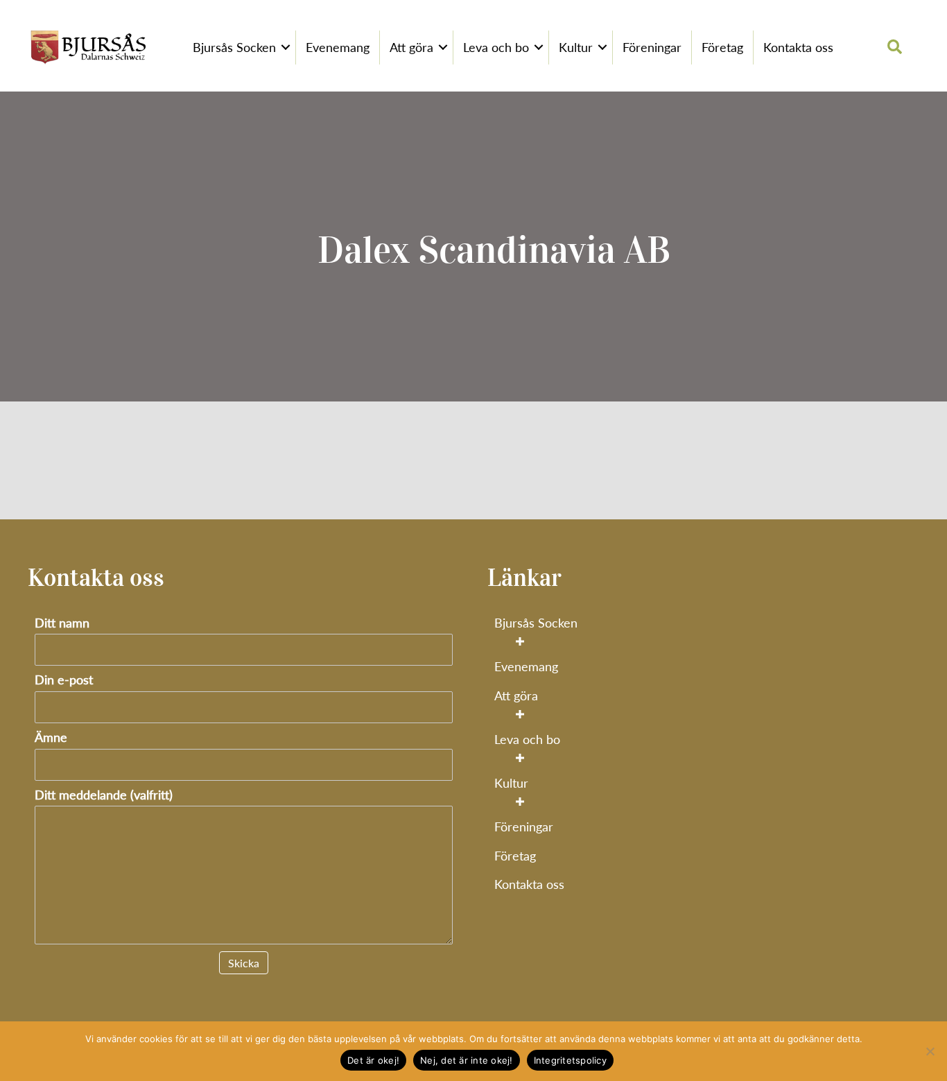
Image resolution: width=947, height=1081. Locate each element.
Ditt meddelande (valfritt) (104, 795)
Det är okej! (373, 1060)
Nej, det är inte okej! (466, 1060)
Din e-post (64, 680)
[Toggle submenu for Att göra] (520, 714)
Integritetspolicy (570, 1060)
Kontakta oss (798, 47)
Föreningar (652, 47)
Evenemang (338, 47)
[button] (285, 48)
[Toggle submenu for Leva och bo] (520, 758)
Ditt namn (62, 623)
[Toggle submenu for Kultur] (520, 802)
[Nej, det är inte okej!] (930, 1051)
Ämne (51, 737)
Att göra (411, 47)
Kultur (576, 47)
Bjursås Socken (234, 47)
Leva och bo (496, 47)
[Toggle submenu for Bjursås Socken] (520, 641)
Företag (722, 47)
